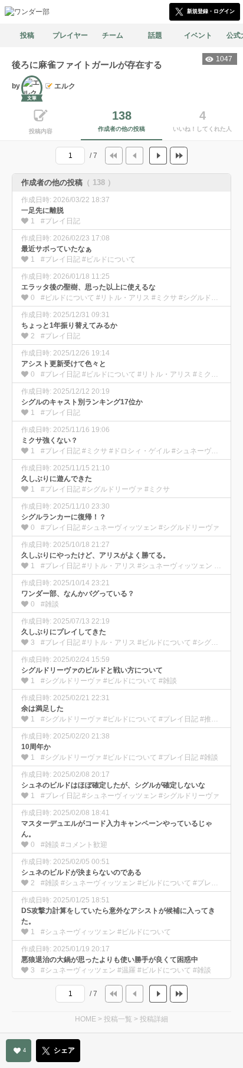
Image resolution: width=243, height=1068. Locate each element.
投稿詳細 (154, 1019)
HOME (85, 1019)
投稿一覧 (118, 1019)
